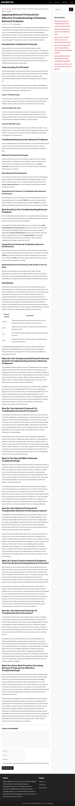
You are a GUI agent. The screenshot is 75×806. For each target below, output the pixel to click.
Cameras (57, 2)
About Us (41, 781)
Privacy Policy (43, 787)
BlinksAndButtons (36, 803)
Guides (72, 2)
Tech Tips (64, 2)
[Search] (71, 9)
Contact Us (42, 784)
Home (50, 2)
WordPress (50, 803)
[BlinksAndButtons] (7, 2)
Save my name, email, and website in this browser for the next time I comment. (26, 763)
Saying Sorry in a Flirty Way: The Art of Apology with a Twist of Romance (63, 66)
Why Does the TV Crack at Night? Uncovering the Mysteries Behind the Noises (62, 40)
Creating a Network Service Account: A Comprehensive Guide (62, 31)
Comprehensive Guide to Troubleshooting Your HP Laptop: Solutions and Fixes (62, 23)
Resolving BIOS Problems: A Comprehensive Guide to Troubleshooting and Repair (62, 58)
